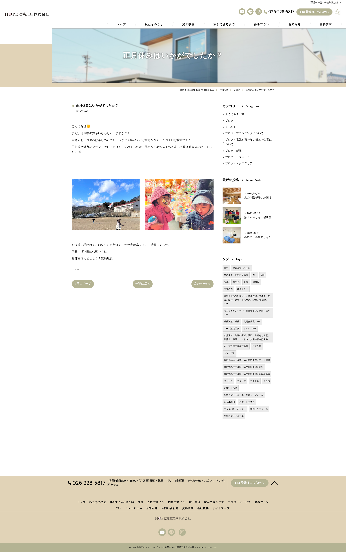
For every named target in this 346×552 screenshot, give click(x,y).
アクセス (254, 381)
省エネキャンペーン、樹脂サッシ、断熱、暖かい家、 (247, 312)
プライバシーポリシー (235, 409)
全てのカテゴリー (236, 114)
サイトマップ (221, 508)
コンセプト (229, 353)
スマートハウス (247, 402)
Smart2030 (229, 402)
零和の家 (228, 289)
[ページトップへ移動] (274, 483)
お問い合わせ (230, 388)
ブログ (75, 270)
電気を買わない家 (241, 268)
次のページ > (202, 283)
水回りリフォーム (259, 409)
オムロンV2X (250, 328)
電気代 (236, 282)
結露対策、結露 (231, 321)
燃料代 (256, 282)
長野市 (266, 381)
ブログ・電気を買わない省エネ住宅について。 (248, 142)
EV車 (226, 282)
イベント (230, 127)
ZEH (254, 275)
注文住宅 (256, 346)
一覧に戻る (142, 283)
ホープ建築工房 (231, 328)
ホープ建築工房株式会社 (236, 346)
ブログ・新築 (233, 151)
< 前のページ (82, 283)
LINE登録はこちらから (314, 12)
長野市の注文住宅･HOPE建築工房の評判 (243, 367)
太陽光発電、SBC (252, 321)
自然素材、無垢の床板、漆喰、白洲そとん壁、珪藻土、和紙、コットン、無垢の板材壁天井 (247, 337)
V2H (263, 275)
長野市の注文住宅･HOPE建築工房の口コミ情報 (247, 360)
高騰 (246, 282)
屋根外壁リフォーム (234, 416)
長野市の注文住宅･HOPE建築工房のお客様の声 (247, 374)
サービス (228, 381)
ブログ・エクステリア (239, 163)
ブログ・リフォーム (237, 157)
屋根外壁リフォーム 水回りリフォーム (244, 395)
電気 (226, 268)
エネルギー (242, 289)
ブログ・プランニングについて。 (245, 133)
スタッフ (241, 381)
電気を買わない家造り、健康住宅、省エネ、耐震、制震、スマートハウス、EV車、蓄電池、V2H (247, 299)
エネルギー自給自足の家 (236, 275)
